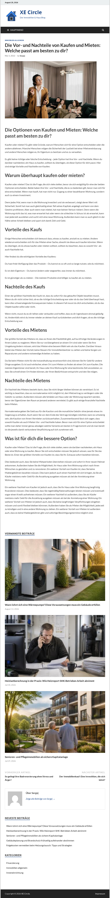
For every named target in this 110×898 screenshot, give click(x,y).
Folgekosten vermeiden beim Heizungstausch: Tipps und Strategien (39, 845)
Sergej (22, 56)
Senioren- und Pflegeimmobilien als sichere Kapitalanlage (36, 756)
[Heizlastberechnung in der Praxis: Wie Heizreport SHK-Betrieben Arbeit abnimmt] (55, 677)
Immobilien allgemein (14, 40)
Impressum (100, 893)
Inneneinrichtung (14, 872)
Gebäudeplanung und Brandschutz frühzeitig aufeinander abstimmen (40, 840)
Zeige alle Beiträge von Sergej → (40, 798)
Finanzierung (12, 863)
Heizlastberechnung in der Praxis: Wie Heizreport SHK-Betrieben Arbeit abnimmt (49, 680)
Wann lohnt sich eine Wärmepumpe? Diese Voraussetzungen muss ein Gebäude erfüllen (53, 604)
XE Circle (31, 12)
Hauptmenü (16, 30)
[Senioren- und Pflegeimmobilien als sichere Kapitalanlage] (55, 753)
